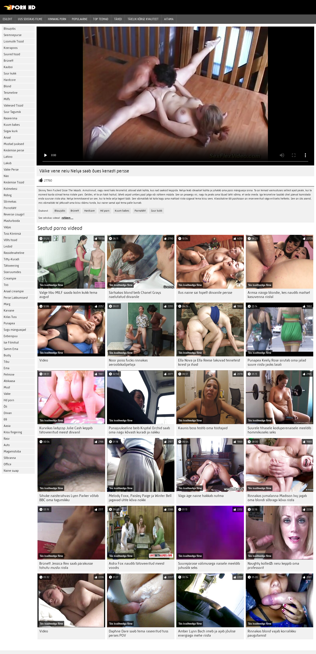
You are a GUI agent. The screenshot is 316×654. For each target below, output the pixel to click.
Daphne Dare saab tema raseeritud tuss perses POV (138, 633)
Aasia (7, 426)
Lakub (8, 163)
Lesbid (8, 246)
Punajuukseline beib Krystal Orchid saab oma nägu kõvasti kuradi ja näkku (139, 430)
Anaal (7, 137)
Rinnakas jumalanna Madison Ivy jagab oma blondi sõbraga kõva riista (277, 498)
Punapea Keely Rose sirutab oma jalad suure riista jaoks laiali (277, 362)
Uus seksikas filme (30, 19)
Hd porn (9, 400)
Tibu (6, 362)
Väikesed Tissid (13, 105)
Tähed (118, 19)
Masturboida (12, 221)
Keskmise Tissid (14, 182)
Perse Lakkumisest (16, 297)
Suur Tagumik (12, 112)
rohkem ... (67, 217)
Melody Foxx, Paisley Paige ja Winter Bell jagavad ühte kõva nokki (140, 498)
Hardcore (10, 80)
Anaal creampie (14, 291)
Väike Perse (11, 169)
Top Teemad (100, 19)
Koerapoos (11, 48)
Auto (7, 445)
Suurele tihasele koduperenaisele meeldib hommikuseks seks (279, 430)
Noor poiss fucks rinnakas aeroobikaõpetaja (128, 362)
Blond (7, 86)
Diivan (8, 413)
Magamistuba (12, 451)
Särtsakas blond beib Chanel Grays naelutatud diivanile (135, 294)
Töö (6, 285)
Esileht (7, 19)
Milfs (7, 99)
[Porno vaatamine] (20, 9)
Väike (7, 394)
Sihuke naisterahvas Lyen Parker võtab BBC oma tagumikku (69, 498)
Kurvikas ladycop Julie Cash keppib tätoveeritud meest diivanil (66, 430)
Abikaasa (9, 381)
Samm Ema (11, 349)
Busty (7, 355)
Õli (5, 406)
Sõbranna (10, 458)
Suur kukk (10, 73)
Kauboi (8, 67)
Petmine (9, 374)
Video (43, 360)
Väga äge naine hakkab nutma (201, 496)
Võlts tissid (10, 240)
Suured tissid (12, 54)
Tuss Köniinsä (12, 233)
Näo (6, 176)
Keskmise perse (14, 150)
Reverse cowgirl (14, 214)
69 (5, 419)
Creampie (10, 278)
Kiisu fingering (13, 432)
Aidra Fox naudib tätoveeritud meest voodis (136, 565)
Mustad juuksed (14, 144)
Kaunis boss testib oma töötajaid (202, 428)
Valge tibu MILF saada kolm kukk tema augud (68, 294)
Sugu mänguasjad (15, 329)
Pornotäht (10, 208)
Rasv (7, 438)
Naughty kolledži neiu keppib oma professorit (273, 565)
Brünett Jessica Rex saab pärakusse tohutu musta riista (66, 565)
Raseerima (10, 118)
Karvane (9, 310)
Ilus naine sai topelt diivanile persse (205, 292)
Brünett (8, 60)
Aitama (168, 19)
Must (7, 387)
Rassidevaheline (14, 253)
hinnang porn (57, 19)
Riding (8, 195)
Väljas (7, 227)
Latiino (8, 157)
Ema (6, 368)
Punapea (9, 323)
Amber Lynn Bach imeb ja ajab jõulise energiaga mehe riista (207, 633)
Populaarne (80, 19)
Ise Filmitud (11, 342)
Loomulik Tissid (14, 41)
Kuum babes (12, 124)
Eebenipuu (11, 336)
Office (7, 464)
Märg (7, 304)
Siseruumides (12, 272)
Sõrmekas (10, 201)
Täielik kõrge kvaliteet (143, 19)
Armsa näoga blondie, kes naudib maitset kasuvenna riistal (279, 294)
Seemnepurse (13, 35)
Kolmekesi (10, 189)
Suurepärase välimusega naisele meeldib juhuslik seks (209, 565)
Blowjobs (10, 28)
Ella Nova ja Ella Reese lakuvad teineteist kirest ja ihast (209, 362)
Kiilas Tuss (10, 317)
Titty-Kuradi (11, 259)
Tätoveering (11, 265)
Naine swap (11, 470)
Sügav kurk (11, 131)
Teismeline (11, 92)
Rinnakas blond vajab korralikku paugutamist (272, 633)
